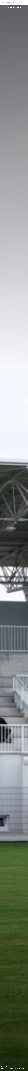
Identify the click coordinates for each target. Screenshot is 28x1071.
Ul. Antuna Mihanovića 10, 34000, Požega (14, 1068)
